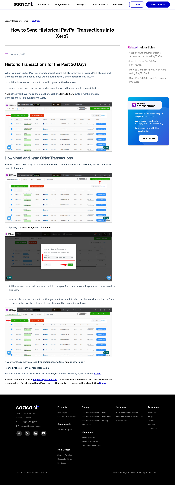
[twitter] (27, 433)
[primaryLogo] (27, 407)
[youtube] (43, 433)
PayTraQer (62, 412)
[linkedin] (35, 433)
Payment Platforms (89, 441)
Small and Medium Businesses (129, 416)
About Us (152, 412)
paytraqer (36, 20)
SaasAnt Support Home (16, 20)
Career (151, 420)
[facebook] (19, 433)
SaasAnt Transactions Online (94, 412)
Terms (133, 472)
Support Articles (64, 455)
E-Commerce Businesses (127, 412)
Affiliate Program (64, 429)
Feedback (61, 463)
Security (151, 424)
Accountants (121, 420)
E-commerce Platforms (91, 445)
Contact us (152, 428)
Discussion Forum (65, 459)
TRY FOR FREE (158, 4)
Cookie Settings (120, 472)
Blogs (150, 416)
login (137, 4)
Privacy (142, 472)
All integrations (88, 437)
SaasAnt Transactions (66, 416)
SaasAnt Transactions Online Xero (96, 416)
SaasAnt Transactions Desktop (94, 420)
